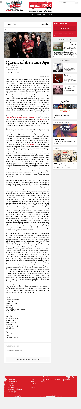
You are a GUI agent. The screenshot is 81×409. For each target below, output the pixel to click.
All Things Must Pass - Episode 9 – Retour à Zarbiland (64, 165)
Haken (66, 75)
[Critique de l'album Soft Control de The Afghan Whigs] (58, 94)
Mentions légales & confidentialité (13, 392)
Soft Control (67, 88)
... (54, 117)
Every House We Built (70, 45)
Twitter (33, 385)
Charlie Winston (59, 139)
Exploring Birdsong (69, 43)
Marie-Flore (45, 24)
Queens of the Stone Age (27, 62)
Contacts (10, 383)
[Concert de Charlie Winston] (65, 137)
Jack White (67, 64)
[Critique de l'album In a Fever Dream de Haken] (58, 83)
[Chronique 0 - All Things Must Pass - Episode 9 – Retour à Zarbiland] (65, 157)
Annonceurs (11, 387)
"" (65, 54)
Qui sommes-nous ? (13, 382)
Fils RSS (33, 387)
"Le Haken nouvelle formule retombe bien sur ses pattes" (70, 81)
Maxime (8, 73)
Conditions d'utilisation (15, 389)
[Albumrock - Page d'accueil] (40, 9)
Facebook (33, 383)
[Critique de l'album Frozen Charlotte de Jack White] (58, 72)
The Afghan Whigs (69, 86)
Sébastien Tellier (11, 24)
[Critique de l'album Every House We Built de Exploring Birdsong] (58, 51)
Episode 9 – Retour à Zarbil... (63, 168)
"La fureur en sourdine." (69, 90)
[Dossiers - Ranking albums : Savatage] (65, 112)
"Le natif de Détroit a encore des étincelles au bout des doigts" (69, 69)
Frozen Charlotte (69, 66)
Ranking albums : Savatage (62, 115)
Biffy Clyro (19, 69)
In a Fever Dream (69, 77)
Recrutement (11, 385)
